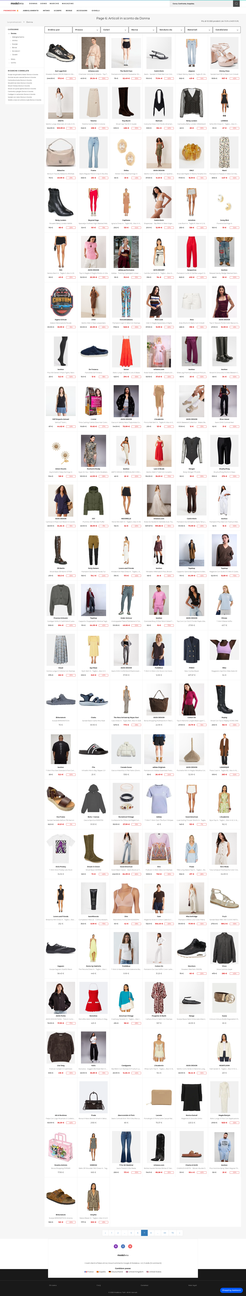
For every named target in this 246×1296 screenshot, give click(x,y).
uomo (43, 3)
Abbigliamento (31, 11)
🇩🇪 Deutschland (116, 1272)
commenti (156, 1263)
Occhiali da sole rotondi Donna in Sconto (22, 77)
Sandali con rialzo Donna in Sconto (20, 97)
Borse (69, 11)
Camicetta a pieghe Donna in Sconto (20, 91)
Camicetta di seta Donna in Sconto (20, 80)
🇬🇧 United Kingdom (135, 1272)
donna (33, 3)
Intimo (46, 11)
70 (173, 1233)
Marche (54, 3)
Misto (13, 59)
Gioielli (96, 11)
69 (165, 1233)
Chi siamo (53, 1285)
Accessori (82, 11)
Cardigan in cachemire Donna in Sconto (21, 94)
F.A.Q (99, 1285)
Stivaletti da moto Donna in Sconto (20, 83)
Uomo (13, 63)
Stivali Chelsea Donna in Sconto (19, 86)
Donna (13, 33)
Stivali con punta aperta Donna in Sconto (22, 89)
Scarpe (57, 11)
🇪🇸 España (101, 1272)
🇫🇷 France (89, 1272)
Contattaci (144, 1285)
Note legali (192, 1285)
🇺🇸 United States (153, 1272)
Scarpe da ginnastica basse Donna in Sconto (23, 74)
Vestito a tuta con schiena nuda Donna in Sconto (24, 100)
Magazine (68, 3)
